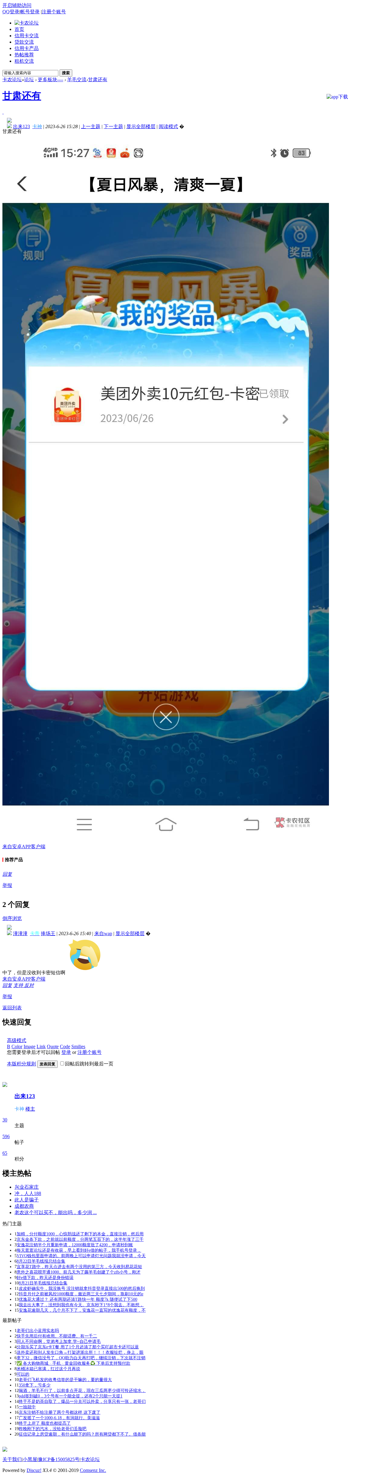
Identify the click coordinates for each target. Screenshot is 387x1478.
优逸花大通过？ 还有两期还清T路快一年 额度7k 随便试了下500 (78, 1299)
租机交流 (24, 61)
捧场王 (48, 933)
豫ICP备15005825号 (59, 1459)
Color (16, 1046)
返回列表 (12, 1007)
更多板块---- (50, 79)
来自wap (103, 933)
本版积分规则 (21, 1063)
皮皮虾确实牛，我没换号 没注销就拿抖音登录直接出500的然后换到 (82, 1288)
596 (6, 1136)
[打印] (3, 112)
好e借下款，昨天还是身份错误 (45, 1277)
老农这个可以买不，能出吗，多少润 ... (56, 1212)
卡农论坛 (12, 79)
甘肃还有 (97, 79)
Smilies (78, 1046)
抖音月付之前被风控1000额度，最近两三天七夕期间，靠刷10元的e (81, 1294)
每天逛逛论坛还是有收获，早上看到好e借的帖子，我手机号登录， (79, 1250)
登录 (66, 1052)
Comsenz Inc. (93, 1470)
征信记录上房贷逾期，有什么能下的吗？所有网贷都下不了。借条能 (82, 1434)
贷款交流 (24, 42)
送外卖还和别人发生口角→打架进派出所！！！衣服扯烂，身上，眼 (80, 1352)
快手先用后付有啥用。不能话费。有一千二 (57, 1336)
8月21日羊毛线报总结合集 (43, 1283)
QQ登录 (10, 11)
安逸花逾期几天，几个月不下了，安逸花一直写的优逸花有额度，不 (82, 1310)
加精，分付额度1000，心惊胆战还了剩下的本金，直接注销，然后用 (80, 1234)
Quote (53, 1046)
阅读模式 (168, 126)
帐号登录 (30, 11)
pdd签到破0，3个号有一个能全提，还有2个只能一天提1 (70, 1396)
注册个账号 (54, 11)
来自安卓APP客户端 (23, 846)
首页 (19, 29)
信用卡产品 (27, 48)
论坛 (29, 79)
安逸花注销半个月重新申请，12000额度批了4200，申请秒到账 (75, 1245)
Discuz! (34, 1470)
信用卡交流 (27, 35)
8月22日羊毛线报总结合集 (41, 1261)
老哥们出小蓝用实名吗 (38, 1330)
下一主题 (113, 126)
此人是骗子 (27, 1199)
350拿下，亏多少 (34, 1385)
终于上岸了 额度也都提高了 (45, 1423)
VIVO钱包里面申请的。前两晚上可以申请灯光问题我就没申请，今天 (81, 1256)
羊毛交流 (76, 79)
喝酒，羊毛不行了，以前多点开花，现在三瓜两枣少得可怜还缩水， (82, 1390)
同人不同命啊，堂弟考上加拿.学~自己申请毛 (59, 1341)
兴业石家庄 (27, 1187)
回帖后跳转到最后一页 (89, 1063)
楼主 (30, 1108)
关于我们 (12, 1459)
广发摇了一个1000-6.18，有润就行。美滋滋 (59, 1418)
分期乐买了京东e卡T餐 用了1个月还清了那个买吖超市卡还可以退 (78, 1347)
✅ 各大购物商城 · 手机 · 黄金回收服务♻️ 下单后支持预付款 (73, 1363)
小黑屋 (30, 1459)
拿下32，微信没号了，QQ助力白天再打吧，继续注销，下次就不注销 (81, 1358)
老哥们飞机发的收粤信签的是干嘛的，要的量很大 (65, 1379)
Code (65, 1046)
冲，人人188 (28, 1193)
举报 (7, 885)
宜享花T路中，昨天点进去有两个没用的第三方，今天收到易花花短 (79, 1266)
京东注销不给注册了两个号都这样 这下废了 (59, 1412)
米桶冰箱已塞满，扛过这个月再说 (48, 1369)
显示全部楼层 (140, 126)
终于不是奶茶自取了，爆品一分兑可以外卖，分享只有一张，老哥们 (82, 1401)
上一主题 (90, 126)
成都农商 (24, 1206)
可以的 (23, 1374)
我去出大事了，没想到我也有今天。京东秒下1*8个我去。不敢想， (81, 1305)
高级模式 (16, 1040)
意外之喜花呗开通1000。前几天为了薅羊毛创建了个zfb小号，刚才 (79, 1272)
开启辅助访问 (16, 5)
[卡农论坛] (27, 22)
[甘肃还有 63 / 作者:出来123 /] (165, 489)
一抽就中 (27, 1407)
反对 (29, 985)
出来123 (25, 1096)
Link (41, 1046)
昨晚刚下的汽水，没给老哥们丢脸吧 (52, 1429)
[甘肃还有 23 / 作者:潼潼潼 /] (84, 954)
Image (29, 1046)
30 (4, 1119)
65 (4, 1153)
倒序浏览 (12, 918)
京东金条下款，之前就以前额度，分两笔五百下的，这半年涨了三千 (80, 1239)
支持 (18, 985)
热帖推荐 (24, 54)
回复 (7, 874)
